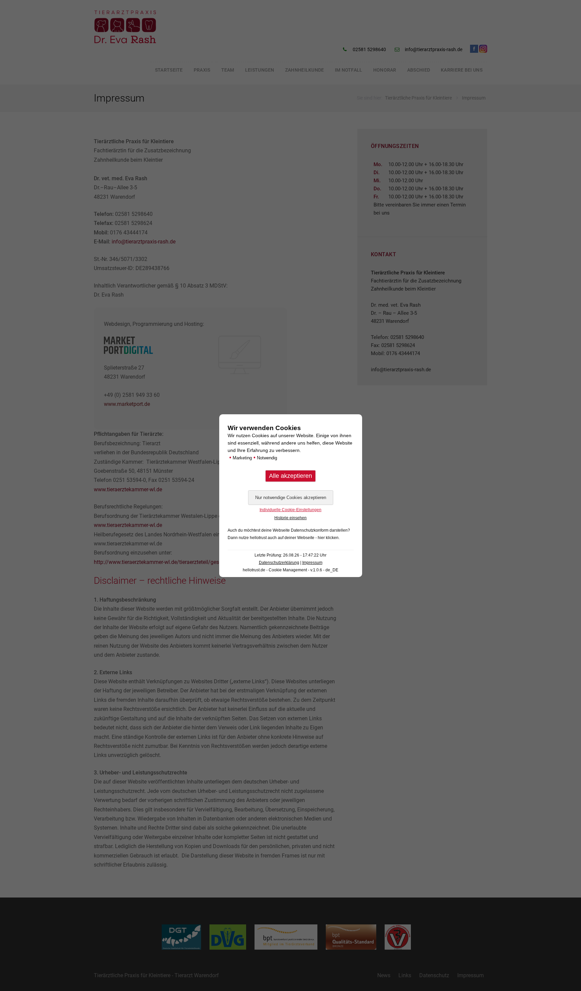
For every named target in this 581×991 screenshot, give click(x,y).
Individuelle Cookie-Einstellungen (290, 509)
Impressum (312, 562)
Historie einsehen (290, 518)
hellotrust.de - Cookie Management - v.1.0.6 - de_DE (290, 570)
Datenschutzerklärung (279, 562)
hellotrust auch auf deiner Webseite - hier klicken (294, 537)
